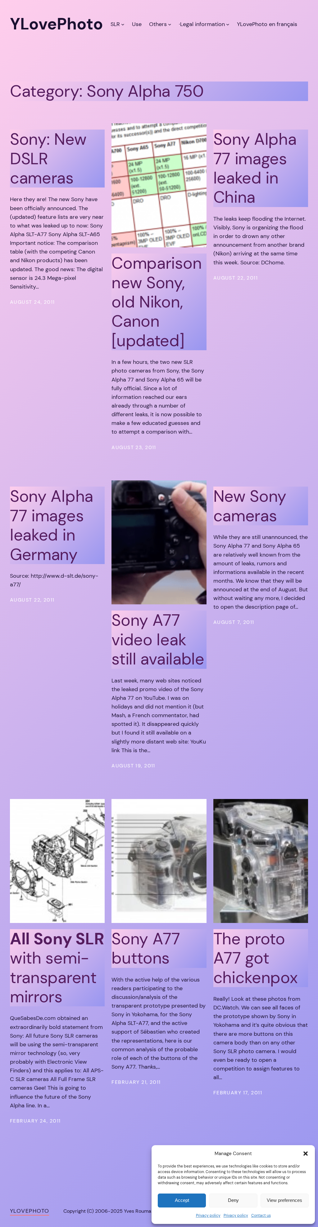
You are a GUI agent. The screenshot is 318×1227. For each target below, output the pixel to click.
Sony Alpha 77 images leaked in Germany (51, 525)
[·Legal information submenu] (227, 24)
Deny (233, 1200)
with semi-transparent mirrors (57, 968)
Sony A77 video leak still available (157, 640)
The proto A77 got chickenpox (255, 958)
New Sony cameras (250, 506)
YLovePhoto (29, 1210)
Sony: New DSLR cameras (48, 159)
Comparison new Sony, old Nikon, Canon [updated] (156, 302)
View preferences (284, 1200)
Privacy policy (208, 1215)
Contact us (261, 1215)
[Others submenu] (169, 24)
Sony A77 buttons (145, 948)
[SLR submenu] (123, 24)
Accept (182, 1200)
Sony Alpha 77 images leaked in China (255, 168)
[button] (305, 1153)
